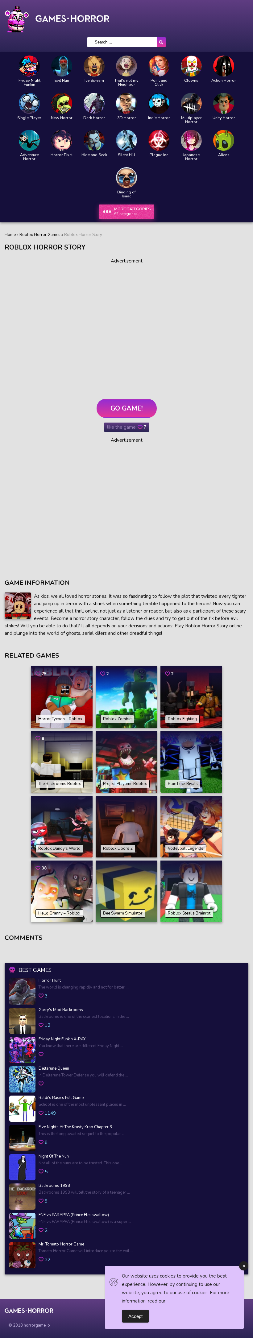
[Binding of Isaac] (126, 177)
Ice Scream (94, 81)
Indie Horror (159, 118)
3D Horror (126, 118)
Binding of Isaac (126, 194)
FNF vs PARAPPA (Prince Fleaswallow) (74, 1215)
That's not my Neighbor (126, 83)
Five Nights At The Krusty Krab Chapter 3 (75, 1127)
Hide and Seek (94, 155)
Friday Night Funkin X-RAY (62, 1039)
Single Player (29, 118)
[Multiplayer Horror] (191, 103)
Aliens (224, 155)
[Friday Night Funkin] (29, 66)
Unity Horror (224, 118)
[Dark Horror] (94, 103)
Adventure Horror (29, 157)
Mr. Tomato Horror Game (61, 1244)
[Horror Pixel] (61, 140)
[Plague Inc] (158, 140)
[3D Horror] (126, 103)
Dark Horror (94, 118)
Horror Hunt (50, 980)
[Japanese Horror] (191, 140)
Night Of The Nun (54, 1156)
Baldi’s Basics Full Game (61, 1098)
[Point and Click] (158, 66)
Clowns (191, 81)
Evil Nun (62, 81)
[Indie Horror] (158, 103)
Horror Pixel (62, 155)
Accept (135, 1316)
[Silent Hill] (126, 140)
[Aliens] (223, 140)
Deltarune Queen (54, 1068)
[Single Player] (29, 103)
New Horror (62, 118)
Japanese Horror (191, 157)
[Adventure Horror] (29, 140)
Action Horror (223, 81)
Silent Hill (126, 155)
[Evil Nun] (61, 66)
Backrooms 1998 (54, 1185)
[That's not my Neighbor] (126, 66)
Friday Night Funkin (29, 83)
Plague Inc (159, 155)
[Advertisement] (126, 326)
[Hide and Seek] (94, 140)
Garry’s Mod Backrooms (61, 1010)
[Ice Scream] (94, 66)
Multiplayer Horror (191, 120)
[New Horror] (61, 103)
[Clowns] (191, 66)
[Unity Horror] (223, 103)
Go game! (126, 408)
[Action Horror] (223, 66)
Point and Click (159, 83)
